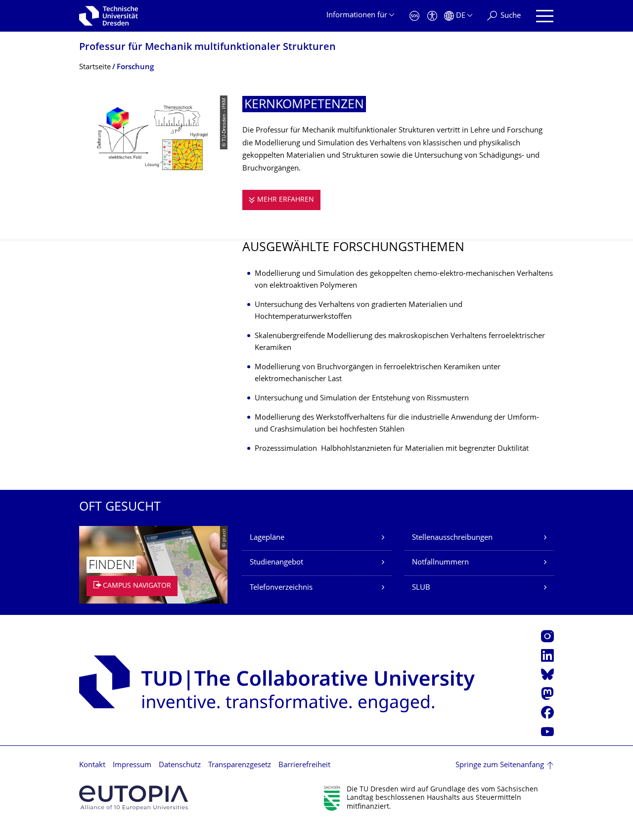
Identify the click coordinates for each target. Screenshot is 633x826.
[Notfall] (414, 16)
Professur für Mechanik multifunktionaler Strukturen (207, 47)
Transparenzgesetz (239, 765)
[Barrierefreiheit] (432, 16)
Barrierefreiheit (304, 765)
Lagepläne (267, 538)
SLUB (421, 588)
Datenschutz (180, 765)
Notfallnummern (440, 562)
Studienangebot (276, 562)
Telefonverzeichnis (281, 588)
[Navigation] (545, 16)
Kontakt (92, 765)
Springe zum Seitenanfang (499, 765)
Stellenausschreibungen (452, 538)
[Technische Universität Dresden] (108, 16)
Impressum (132, 765)
